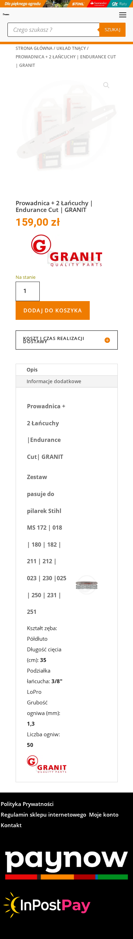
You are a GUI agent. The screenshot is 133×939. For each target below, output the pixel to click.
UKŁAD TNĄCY (71, 48)
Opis (32, 390)
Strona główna (34, 48)
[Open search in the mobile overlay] (66, 30)
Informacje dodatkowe (54, 401)
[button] (106, 85)
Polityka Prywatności (27, 825)
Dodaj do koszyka (52, 330)
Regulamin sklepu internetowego (43, 836)
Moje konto (103, 836)
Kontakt (11, 846)
